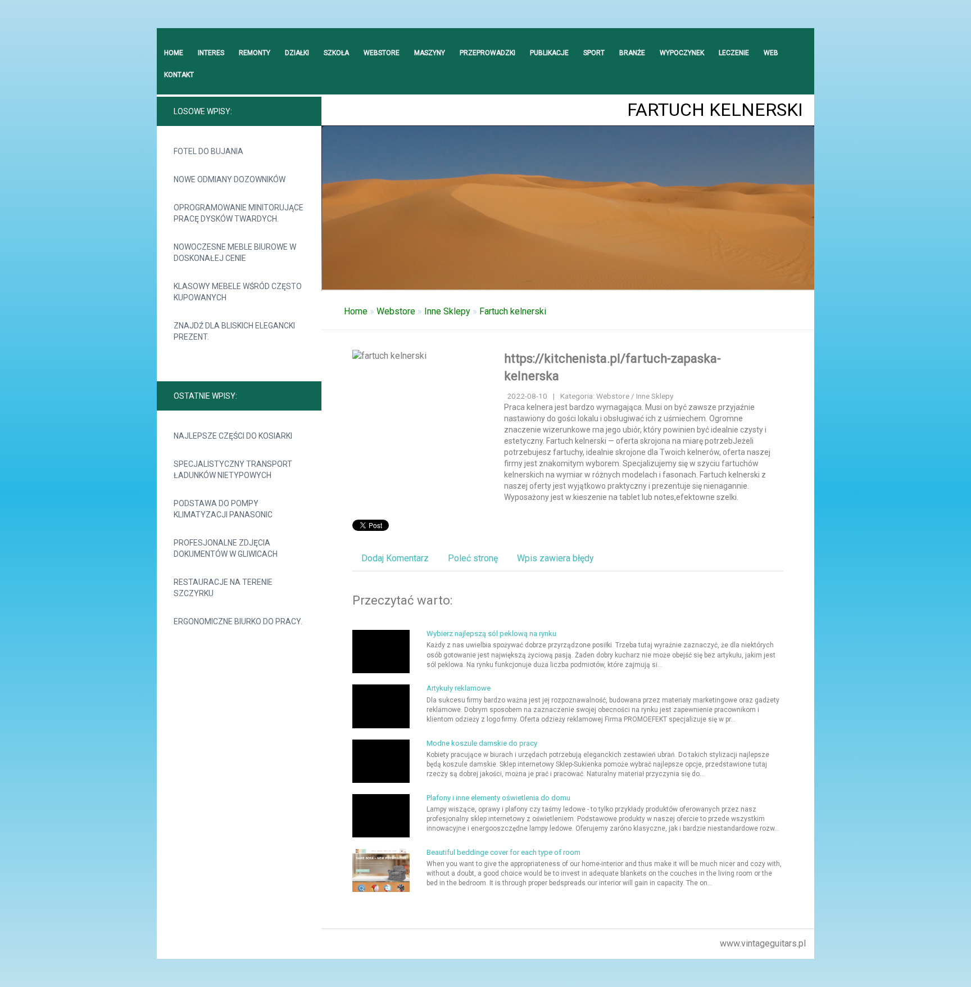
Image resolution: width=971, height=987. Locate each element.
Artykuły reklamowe (458, 688)
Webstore (395, 311)
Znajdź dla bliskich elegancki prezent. (234, 331)
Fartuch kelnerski (512, 311)
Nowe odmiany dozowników (229, 179)
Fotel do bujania (208, 151)
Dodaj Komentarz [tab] (395, 558)
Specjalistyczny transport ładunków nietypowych (233, 469)
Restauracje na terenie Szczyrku (223, 588)
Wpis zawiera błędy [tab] (555, 558)
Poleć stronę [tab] (473, 558)
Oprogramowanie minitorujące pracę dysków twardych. (238, 213)
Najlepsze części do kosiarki (233, 435)
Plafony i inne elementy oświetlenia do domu (498, 798)
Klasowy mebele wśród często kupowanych (238, 292)
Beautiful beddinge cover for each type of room (503, 852)
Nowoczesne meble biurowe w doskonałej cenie (235, 252)
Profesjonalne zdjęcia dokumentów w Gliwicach (226, 548)
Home (355, 311)
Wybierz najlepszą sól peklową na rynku (491, 633)
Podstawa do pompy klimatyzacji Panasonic (223, 509)
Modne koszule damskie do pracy (481, 743)
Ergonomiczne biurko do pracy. (238, 621)
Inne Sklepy (447, 311)
